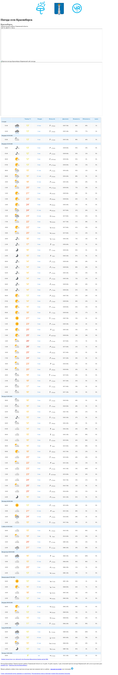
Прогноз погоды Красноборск (18, 665)
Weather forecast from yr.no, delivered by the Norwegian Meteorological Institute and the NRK (24, 659)
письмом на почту (56, 669)
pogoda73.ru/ (4, 665)
